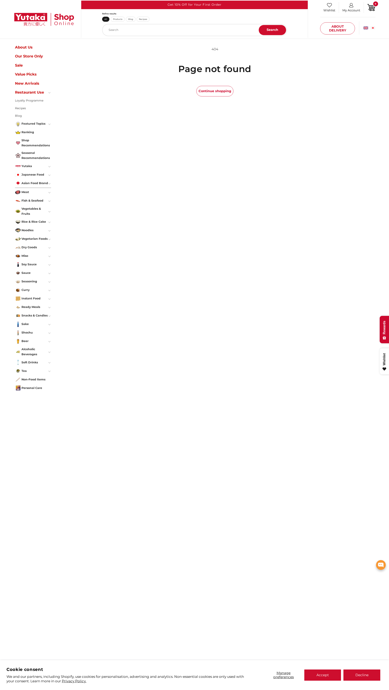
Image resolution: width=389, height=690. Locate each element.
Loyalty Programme (29, 100)
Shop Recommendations (35, 142)
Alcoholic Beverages (29, 351)
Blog (130, 19)
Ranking (27, 132)
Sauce (26, 273)
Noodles (27, 230)
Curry (25, 290)
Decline (362, 675)
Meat (25, 192)
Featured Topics (33, 123)
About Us (24, 47)
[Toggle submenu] (50, 92)
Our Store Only (29, 56)
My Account (351, 10)
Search (272, 30)
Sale (19, 65)
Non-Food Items (33, 379)
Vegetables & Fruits (31, 211)
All (105, 19)
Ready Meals (30, 307)
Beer (25, 341)
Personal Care (31, 388)
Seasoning (29, 281)
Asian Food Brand (34, 183)
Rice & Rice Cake (33, 222)
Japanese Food (32, 174)
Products (117, 19)
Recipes (143, 19)
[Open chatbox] (381, 565)
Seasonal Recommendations (35, 155)
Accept (322, 675)
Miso (24, 256)
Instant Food (31, 298)
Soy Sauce (29, 264)
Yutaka (26, 166)
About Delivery (337, 28)
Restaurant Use (29, 92)
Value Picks (26, 74)
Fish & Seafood (32, 200)
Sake (25, 324)
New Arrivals (27, 83)
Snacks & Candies (34, 315)
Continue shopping (215, 91)
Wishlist (329, 10)
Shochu (27, 332)
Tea (24, 371)
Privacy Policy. (74, 681)
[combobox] (194, 30)
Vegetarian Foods (34, 239)
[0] (371, 7)
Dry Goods (29, 247)
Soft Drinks (29, 362)
